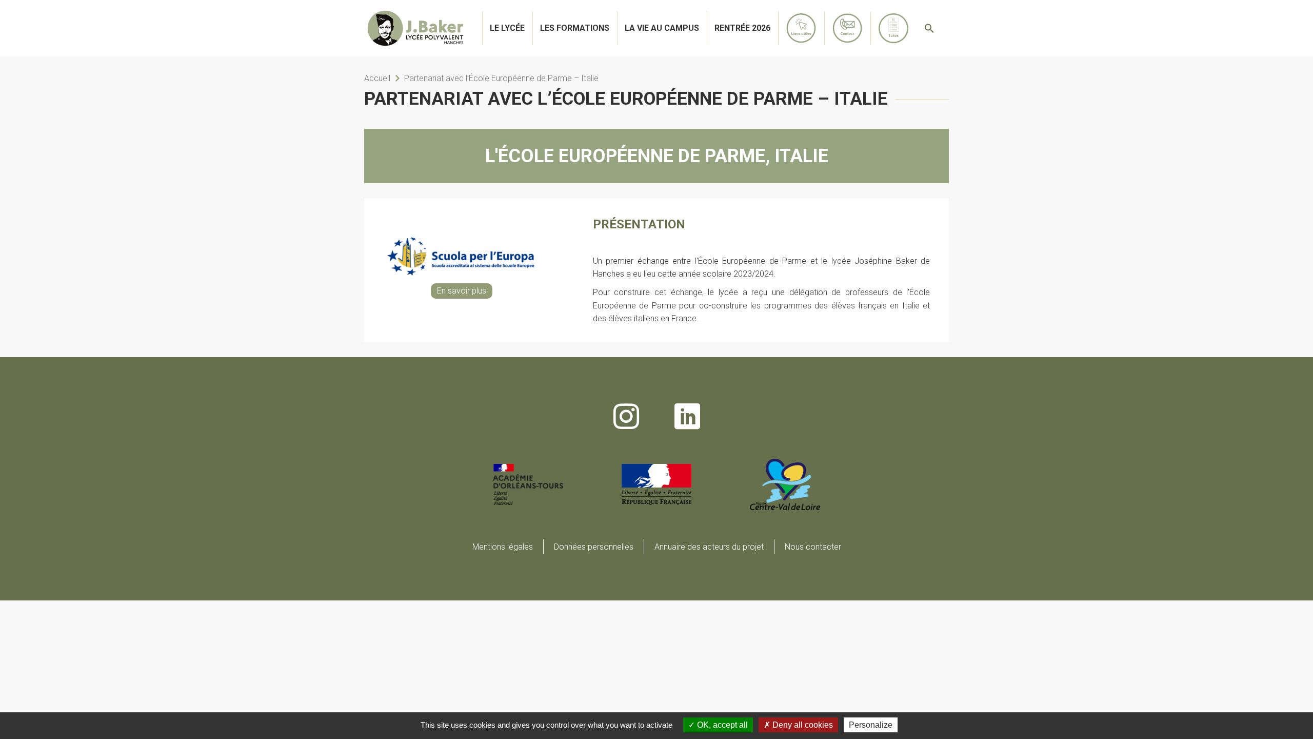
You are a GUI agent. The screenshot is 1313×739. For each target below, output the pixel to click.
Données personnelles (593, 547)
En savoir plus (461, 291)
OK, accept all (721, 725)
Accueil (377, 78)
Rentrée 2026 (742, 28)
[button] (929, 28)
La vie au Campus (662, 28)
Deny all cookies (801, 725)
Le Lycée (507, 28)
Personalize (870, 725)
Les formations (574, 28)
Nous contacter (813, 547)
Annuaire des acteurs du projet (709, 547)
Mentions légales (502, 547)
